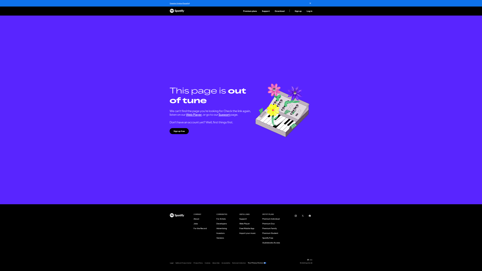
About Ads (216, 263)
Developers (221, 223)
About (196, 218)
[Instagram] (295, 215)
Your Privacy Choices (255, 263)
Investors (220, 233)
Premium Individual (271, 218)
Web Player (194, 114)
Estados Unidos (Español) (180, 3)
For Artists (221, 218)
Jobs (196, 223)
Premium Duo (268, 223)
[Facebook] (309, 215)
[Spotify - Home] (177, 11)
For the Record (200, 228)
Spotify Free (267, 237)
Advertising (221, 228)
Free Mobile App (246, 228)
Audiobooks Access (271, 242)
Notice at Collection (239, 263)
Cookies (207, 263)
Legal (171, 263)
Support (266, 11)
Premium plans (250, 11)
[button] (250, 11)
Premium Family (269, 228)
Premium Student (270, 233)
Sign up (298, 11)
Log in (309, 11)
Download (280, 11)
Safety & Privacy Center (183, 263)
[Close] (310, 3)
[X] (302, 215)
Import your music (247, 233)
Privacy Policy (198, 263)
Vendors (220, 237)
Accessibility (226, 263)
